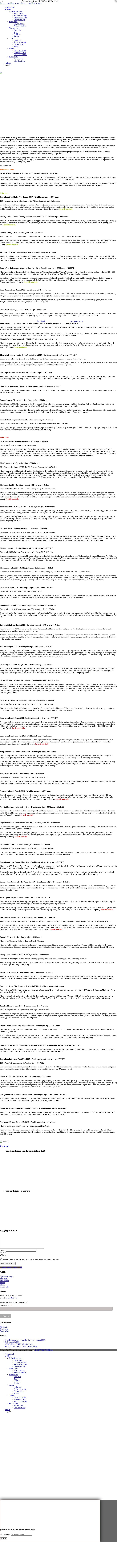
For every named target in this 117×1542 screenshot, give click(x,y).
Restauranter (4, 1287)
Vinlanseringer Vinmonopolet (66, 309)
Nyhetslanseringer (6, 1277)
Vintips (2, 1285)
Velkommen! (9, 1354)
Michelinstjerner (19, 1408)
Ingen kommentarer (76, 321)
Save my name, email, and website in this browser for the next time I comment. (30, 1259)
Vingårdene (4, 1279)
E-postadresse (6, 1305)
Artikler (7, 1356)
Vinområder (4, 1281)
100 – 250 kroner (20, 1397)
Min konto (4, 1327)
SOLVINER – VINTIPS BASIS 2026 (18, 1344)
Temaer (2, 1283)
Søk (56, 1)
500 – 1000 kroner (20, 1401)
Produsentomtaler (20, 1373)
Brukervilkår (4, 1331)
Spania (16, 1383)
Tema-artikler (18, 1391)
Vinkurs (7, 1410)
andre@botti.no (11, 1298)
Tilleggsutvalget (19, 1366)
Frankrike (17, 1377)
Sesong (16, 1393)
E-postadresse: (5, 1534)
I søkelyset (17, 1387)
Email (3, 1253)
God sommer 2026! (12, 1342)
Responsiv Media (44, 1350)
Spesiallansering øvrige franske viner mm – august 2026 (25, 1340)
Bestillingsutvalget (46, 309)
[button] (0, 1416)
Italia (15, 1379)
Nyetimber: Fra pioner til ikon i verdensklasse (21, 1346)
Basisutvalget (18, 1360)
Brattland (41, 321)
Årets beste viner (20, 1389)
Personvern (4, 1329)
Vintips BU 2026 (20, 1399)
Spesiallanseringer (20, 1364)
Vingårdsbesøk (19, 1370)
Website (3, 1255)
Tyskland (17, 1381)
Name (3, 1250)
